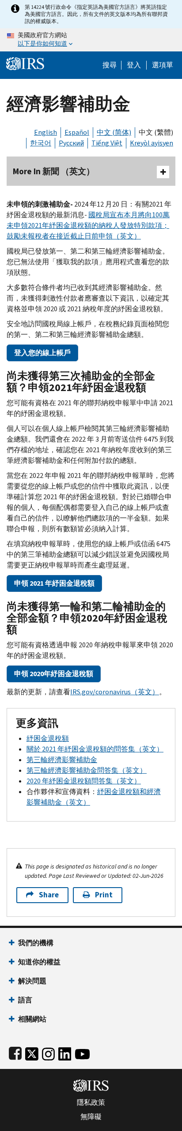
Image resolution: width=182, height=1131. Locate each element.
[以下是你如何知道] (91, 39)
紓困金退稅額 (48, 738)
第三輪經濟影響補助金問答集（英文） (87, 770)
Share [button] (49, 895)
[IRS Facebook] (15, 1052)
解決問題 (32, 981)
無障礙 (91, 1116)
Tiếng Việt (106, 143)
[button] (134, 65)
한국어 (40, 143)
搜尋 (109, 65)
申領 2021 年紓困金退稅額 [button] (54, 583)
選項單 (162, 65)
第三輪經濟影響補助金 (62, 759)
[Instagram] (48, 1052)
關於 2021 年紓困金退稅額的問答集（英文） (95, 749)
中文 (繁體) (156, 132)
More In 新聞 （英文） (54, 171)
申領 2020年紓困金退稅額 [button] (53, 673)
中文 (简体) (114, 132)
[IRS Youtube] (82, 1052)
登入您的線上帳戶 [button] (42, 352)
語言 (25, 1000)
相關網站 (32, 1019)
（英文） (114, 692)
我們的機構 (35, 942)
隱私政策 (91, 1102)
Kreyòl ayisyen (151, 143)
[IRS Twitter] (31, 1052)
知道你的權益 (39, 962)
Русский (71, 143)
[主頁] (25, 62)
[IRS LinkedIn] (65, 1052)
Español (76, 132)
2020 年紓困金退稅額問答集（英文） (84, 781)
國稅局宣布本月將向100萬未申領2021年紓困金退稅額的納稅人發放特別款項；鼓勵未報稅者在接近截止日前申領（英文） (88, 225)
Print (104, 895)
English (45, 132)
